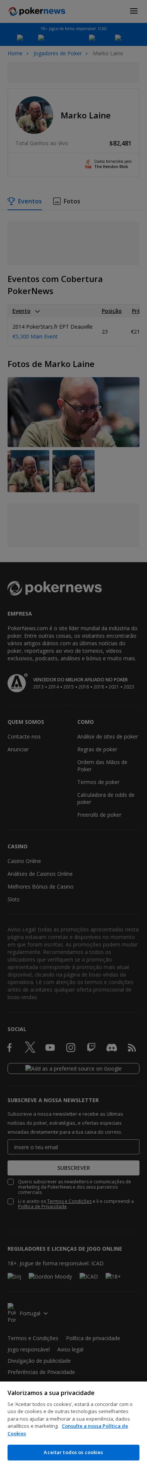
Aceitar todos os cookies (73, 1452)
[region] (73, 1425)
